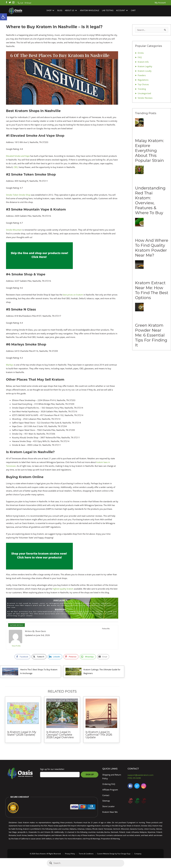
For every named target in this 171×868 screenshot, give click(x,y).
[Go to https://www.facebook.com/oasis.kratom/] (6, 3)
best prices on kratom (73, 294)
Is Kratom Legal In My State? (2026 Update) (21, 733)
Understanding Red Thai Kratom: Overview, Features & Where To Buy (150, 200)
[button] (20, 2)
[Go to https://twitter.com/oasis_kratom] (10, 3)
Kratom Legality (145, 66)
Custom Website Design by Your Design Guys (114, 854)
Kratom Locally (144, 71)
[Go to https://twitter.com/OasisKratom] (137, 786)
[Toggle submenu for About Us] (76, 10)
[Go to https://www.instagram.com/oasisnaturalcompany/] (143, 786)
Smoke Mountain (14, 229)
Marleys (9, 364)
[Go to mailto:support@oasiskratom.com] (146, 775)
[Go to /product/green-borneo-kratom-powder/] (137, 800)
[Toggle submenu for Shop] (53, 10)
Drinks (141, 53)
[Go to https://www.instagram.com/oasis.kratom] (13, 3)
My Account (160, 2)
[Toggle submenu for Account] (127, 10)
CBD (16, 167)
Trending (142, 89)
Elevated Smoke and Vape (18, 156)
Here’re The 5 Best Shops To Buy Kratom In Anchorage (38, 671)
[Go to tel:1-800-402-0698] (146, 778)
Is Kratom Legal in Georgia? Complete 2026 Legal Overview (60, 735)
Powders (142, 75)
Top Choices (143, 84)
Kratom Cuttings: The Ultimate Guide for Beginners (101, 671)
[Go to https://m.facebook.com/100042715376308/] (130, 786)
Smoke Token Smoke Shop (18, 194)
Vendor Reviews (145, 98)
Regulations (143, 79)
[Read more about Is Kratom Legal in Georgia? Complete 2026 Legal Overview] (62, 713)
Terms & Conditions (86, 854)
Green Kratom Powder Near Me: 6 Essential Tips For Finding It (151, 335)
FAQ (140, 57)
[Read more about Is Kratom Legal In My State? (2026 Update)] (23, 713)
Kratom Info (143, 61)
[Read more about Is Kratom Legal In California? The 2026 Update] (101, 713)
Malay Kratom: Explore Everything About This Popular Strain (149, 150)
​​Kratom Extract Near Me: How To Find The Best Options (151, 290)
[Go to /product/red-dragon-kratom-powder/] (143, 800)
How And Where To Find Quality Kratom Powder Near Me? (151, 248)
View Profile (16, 646)
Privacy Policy (70, 854)
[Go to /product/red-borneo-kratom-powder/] (130, 800)
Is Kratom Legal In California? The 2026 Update (99, 735)
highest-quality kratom (63, 588)
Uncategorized (144, 93)
